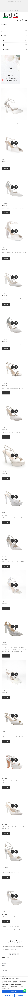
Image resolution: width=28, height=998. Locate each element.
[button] (24, 15)
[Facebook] (10, 11)
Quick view (12, 143)
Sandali (7, 49)
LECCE (4, 690)
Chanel (6, 40)
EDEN (3, 159)
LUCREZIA (5, 868)
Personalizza (7, 995)
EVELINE (4, 339)
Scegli (6, 168)
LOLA (3, 822)
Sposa (5, 35)
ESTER (4, 247)
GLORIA (4, 557)
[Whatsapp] (18, 11)
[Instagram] (15, 11)
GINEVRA (4, 513)
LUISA (4, 912)
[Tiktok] (13, 11)
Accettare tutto (14, 991)
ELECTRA (4, 203)
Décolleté (7, 44)
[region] (14, 987)
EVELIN (4, 293)
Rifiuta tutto (20, 995)
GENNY (4, 427)
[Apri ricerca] (17, 20)
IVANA (4, 642)
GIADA (4, 471)
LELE (3, 732)
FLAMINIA (5, 383)
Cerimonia (6, 30)
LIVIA (3, 776)
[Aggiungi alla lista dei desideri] (16, 143)
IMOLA (4, 601)
